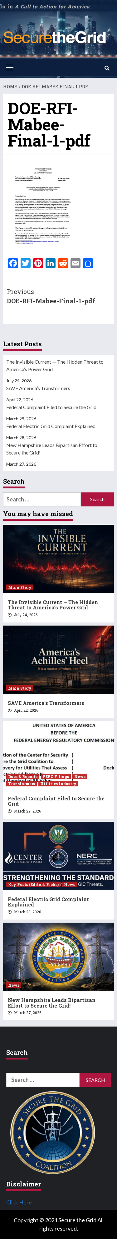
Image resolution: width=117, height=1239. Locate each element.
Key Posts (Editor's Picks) (33, 884)
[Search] (107, 68)
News (79, 776)
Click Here (19, 1202)
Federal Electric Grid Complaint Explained (50, 426)
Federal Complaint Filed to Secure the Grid (51, 407)
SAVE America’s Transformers (38, 388)
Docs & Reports (22, 776)
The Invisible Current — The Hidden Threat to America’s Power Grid (55, 365)
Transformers (21, 783)
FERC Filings (56, 776)
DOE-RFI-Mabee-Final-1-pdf (51, 296)
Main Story (20, 587)
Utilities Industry (58, 783)
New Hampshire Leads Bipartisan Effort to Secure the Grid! (51, 448)
